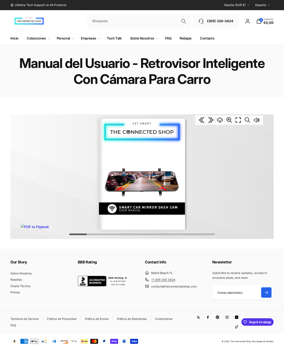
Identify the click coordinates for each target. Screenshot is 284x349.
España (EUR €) (235, 5)
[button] (265, 21)
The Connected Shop (240, 341)
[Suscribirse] (266, 292)
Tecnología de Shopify (263, 341)
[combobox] (139, 21)
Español (260, 5)
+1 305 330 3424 (163, 279)
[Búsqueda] (183, 21)
